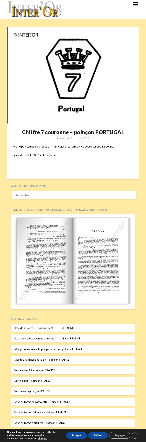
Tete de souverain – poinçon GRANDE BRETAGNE (44, 328)
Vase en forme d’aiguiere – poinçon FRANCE (40, 412)
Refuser (98, 435)
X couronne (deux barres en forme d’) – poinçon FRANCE (47, 338)
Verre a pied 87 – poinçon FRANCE (34, 370)
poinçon (26, 146)
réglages (42, 438)
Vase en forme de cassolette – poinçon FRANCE (42, 401)
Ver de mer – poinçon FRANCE (32, 391)
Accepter (77, 435)
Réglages (119, 435)
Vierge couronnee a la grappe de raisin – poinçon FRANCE (48, 349)
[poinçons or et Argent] (73, 303)
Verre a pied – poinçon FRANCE (32, 380)
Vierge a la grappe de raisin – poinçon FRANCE (41, 359)
